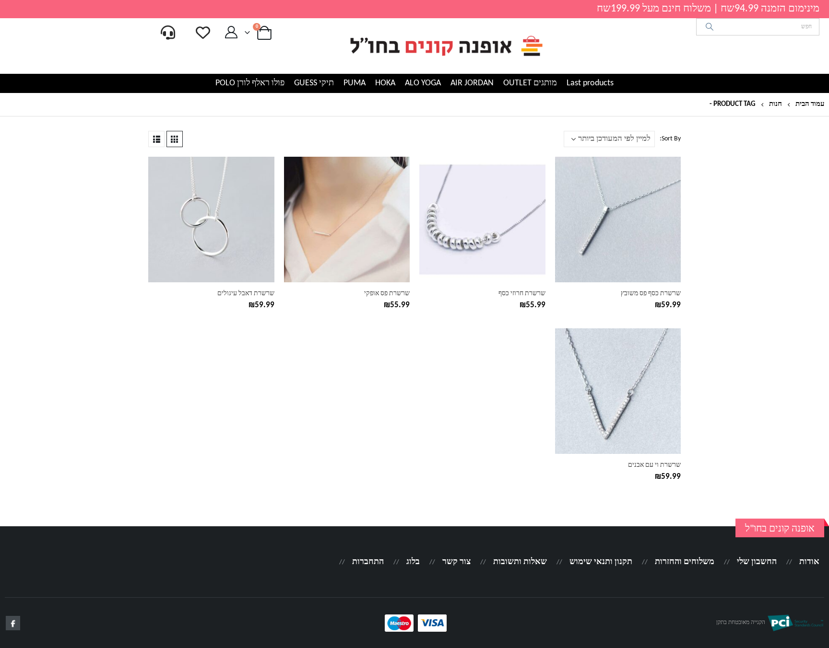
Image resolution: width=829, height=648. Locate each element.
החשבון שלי (757, 562)
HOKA (385, 83)
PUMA (354, 83)
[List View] (156, 139)
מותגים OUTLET (530, 83)
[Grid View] (174, 139)
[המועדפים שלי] (202, 32)
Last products (590, 83)
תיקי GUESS (314, 83)
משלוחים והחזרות (684, 562)
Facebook (13, 623)
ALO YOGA (423, 83)
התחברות (368, 562)
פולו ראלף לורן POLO (249, 83)
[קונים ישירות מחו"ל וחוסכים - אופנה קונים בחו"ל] (445, 46)
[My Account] (231, 32)
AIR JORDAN (472, 83)
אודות (809, 562)
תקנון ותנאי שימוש (600, 562)
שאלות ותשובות (520, 562)
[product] (618, 219)
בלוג (413, 562)
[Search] (710, 27)
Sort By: (670, 139)
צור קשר (456, 562)
